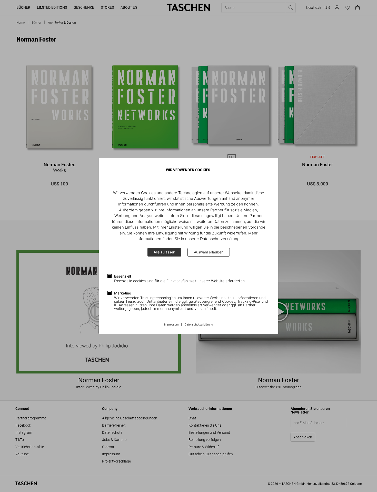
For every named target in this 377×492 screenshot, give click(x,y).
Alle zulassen (164, 252)
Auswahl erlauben (208, 252)
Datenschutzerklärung (198, 324)
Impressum (171, 324)
